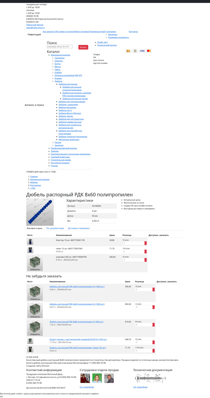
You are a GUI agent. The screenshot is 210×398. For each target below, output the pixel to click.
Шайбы (58, 72)
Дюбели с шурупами (68, 104)
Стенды (54, 165)
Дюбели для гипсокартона (71, 119)
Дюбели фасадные (67, 107)
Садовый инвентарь (60, 157)
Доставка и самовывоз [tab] (79, 228)
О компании (110, 31)
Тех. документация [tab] (55, 228)
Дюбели (58, 81)
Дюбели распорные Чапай (75, 98)
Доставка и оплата (64, 31)
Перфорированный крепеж (64, 148)
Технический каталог (107, 45)
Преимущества (97, 31)
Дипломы (112, 34)
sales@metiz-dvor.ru (35, 27)
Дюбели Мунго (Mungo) (70, 113)
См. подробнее (87, 387)
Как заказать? (49, 31)
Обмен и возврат (81, 31)
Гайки (57, 69)
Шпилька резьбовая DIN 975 (68, 75)
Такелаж (55, 151)
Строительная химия (61, 160)
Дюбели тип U (65, 110)
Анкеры (58, 78)
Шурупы (59, 60)
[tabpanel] (105, 252)
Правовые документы (118, 37)
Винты (58, 66)
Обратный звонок (34, 24)
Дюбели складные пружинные (73, 136)
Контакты (133, 31)
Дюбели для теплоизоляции (72, 101)
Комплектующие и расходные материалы (70, 154)
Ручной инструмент (60, 162)
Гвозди (58, 142)
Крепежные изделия (60, 55)
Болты (58, 63)
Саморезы (59, 58)
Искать (83, 47)
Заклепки (59, 145)
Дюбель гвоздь (66, 116)
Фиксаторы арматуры (69, 139)
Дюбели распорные (68, 84)
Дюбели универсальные (70, 122)
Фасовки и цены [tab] (34, 228)
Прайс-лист (102, 42)
